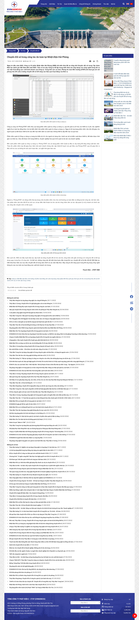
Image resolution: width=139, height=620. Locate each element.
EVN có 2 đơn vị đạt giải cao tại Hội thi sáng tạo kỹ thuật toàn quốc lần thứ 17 (31, 322)
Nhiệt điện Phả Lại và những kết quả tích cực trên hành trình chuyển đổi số (30, 407)
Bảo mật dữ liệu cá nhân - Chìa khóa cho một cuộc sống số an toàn (28, 349)
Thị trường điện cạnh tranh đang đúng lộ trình (122, 123)
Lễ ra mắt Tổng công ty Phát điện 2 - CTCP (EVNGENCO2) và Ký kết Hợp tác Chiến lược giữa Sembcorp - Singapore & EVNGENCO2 (118, 85)
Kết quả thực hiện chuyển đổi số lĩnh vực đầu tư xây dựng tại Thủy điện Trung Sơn (33, 514)
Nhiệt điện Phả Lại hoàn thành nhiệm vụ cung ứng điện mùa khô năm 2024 (122, 130)
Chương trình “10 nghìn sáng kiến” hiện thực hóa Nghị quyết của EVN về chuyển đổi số (34, 456)
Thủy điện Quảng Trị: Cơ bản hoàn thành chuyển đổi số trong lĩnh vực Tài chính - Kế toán (35, 511)
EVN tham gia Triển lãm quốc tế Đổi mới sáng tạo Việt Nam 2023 (27, 459)
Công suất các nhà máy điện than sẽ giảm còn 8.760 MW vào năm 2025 (122, 103)
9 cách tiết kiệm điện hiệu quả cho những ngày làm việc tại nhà (121, 76)
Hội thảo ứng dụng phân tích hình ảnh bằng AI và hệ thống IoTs (27, 413)
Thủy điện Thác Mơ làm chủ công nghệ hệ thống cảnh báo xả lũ (27, 355)
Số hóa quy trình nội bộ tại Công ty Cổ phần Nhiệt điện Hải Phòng (28, 484)
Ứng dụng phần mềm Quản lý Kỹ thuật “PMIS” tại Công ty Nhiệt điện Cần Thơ (31, 587)
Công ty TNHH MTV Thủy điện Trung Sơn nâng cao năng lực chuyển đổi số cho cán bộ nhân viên (37, 560)
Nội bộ (113, 4)
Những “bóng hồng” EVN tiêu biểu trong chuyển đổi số (24, 563)
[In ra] (94, 61)
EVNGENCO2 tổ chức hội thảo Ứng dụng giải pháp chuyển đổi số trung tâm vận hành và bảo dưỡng (37, 434)
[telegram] (131, 308)
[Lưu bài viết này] (98, 61)
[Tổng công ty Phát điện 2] (14, 7)
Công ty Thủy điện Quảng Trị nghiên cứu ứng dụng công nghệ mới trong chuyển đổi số (34, 526)
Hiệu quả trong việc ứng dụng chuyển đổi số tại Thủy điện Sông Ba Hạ (29, 376)
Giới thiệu (52, 4)
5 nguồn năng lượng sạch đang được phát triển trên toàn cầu (122, 62)
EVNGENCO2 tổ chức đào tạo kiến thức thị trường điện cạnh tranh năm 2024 (31, 370)
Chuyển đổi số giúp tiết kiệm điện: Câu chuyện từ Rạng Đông (26, 493)
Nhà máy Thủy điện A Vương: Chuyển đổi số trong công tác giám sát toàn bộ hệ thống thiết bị (36, 520)
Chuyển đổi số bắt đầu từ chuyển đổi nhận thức (23, 499)
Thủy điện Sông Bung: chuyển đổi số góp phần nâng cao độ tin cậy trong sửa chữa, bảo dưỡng (36, 386)
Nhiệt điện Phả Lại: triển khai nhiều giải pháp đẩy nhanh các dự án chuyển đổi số (32, 462)
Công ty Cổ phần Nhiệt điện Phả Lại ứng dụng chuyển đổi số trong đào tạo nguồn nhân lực (35, 337)
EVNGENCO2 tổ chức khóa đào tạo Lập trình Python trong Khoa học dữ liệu (31, 535)
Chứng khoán (97, 4)
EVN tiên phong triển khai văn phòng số (20, 572)
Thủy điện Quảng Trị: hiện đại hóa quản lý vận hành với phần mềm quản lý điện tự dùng (34, 416)
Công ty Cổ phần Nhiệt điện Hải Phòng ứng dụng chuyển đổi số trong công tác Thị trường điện (36, 431)
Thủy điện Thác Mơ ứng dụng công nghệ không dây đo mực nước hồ (29, 410)
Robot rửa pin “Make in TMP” (17, 422)
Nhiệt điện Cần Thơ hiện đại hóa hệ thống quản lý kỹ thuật (26, 419)
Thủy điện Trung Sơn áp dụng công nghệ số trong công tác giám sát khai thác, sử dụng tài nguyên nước (39, 352)
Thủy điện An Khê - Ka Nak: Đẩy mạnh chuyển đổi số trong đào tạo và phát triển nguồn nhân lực (37, 465)
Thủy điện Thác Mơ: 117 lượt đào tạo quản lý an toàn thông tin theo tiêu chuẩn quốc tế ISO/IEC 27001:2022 (40, 398)
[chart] (131, 302)
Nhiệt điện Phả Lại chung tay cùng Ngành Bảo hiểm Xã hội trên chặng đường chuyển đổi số (35, 523)
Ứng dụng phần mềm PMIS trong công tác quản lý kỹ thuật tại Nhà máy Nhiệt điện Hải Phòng (35, 328)
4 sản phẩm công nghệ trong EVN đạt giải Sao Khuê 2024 (25, 312)
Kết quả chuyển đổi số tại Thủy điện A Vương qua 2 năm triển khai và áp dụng (31, 539)
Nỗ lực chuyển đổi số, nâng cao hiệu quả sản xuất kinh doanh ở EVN (28, 453)
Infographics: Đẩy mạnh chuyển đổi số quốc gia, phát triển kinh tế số (29, 340)
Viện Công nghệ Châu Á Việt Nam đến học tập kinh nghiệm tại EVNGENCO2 (31, 478)
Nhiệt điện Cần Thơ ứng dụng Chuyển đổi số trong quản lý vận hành (28, 331)
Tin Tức (59, 4)
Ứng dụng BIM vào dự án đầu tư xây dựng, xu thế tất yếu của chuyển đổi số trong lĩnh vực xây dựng (117, 95)
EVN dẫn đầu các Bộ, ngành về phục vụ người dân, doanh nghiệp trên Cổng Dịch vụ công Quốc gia (37, 551)
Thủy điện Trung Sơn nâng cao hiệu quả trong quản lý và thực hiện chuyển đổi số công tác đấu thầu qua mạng (41, 487)
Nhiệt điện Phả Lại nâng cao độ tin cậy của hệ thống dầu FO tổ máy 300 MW (31, 343)
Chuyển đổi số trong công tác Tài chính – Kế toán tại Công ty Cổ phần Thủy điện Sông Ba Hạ (35, 481)
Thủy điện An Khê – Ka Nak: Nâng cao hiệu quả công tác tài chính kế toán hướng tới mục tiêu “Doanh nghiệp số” (41, 508)
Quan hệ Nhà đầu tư (70, 4)
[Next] (133, 30)
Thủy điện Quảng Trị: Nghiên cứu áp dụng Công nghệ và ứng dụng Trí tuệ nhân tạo (33, 447)
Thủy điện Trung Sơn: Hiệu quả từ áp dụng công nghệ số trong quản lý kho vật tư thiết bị (34, 315)
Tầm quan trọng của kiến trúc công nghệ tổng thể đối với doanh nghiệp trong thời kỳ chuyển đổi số (37, 471)
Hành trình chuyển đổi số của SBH (19, 545)
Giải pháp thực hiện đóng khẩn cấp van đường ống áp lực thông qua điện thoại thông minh (35, 428)
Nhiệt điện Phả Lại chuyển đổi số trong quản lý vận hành (25, 401)
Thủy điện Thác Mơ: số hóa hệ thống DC (20, 383)
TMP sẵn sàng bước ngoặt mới (18, 554)
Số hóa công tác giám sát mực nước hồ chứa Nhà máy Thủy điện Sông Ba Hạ (31, 392)
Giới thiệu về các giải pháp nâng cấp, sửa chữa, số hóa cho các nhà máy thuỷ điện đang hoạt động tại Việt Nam (41, 380)
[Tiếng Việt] (131, 4)
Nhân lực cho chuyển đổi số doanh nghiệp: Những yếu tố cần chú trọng (29, 548)
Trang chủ (44, 4)
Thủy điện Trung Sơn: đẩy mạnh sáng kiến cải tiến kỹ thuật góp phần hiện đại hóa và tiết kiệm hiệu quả (38, 389)
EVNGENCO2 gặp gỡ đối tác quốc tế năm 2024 (22, 404)
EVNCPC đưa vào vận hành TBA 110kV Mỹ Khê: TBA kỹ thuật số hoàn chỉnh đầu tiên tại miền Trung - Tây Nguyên (42, 364)
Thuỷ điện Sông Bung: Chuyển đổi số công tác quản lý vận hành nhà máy (30, 578)
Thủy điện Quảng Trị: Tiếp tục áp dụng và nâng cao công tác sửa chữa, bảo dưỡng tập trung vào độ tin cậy (40, 358)
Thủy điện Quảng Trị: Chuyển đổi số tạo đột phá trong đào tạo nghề (28, 474)
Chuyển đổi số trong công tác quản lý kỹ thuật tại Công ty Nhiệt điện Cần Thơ (31, 468)
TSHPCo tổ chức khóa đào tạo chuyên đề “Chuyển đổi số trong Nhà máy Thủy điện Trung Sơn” (36, 581)
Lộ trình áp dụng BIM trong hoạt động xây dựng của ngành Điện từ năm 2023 (31, 450)
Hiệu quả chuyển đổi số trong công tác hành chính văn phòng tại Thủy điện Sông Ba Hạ (34, 309)
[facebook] (131, 296)
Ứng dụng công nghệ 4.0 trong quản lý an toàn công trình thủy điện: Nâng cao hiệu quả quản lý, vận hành (39, 367)
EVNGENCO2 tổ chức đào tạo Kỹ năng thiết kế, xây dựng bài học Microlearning (32, 569)
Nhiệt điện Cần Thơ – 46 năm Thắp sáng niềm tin (123, 117)
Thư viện (106, 4)
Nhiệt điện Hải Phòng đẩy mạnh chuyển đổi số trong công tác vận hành (29, 306)
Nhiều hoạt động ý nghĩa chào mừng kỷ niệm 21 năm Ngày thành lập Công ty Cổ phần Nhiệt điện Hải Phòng (40, 490)
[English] (127, 4)
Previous (14, 30)
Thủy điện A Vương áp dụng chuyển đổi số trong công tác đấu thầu (28, 496)
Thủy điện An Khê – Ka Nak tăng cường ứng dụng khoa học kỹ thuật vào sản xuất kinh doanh (36, 557)
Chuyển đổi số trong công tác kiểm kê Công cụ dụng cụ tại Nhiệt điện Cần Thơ (31, 532)
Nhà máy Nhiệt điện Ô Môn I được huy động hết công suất (122, 137)
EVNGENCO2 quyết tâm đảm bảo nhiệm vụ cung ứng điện (26, 437)
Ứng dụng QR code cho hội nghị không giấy (21, 566)
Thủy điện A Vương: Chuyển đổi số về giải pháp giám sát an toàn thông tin (30, 303)
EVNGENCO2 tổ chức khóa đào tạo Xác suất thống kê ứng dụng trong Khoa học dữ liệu (34, 517)
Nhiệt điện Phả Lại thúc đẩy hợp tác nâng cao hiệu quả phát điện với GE (29, 502)
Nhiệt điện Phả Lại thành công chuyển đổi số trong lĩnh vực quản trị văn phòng (31, 575)
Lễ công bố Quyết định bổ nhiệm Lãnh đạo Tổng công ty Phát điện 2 (122, 111)
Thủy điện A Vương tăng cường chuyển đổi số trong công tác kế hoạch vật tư (31, 346)
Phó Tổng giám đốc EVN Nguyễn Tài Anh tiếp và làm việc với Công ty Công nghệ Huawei (34, 319)
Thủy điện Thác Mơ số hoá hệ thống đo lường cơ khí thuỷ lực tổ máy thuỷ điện (31, 325)
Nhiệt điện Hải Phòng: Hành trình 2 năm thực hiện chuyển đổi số (27, 584)
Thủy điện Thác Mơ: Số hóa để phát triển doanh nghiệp (25, 505)
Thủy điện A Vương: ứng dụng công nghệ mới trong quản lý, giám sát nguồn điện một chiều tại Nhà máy (39, 395)
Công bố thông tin (84, 4)
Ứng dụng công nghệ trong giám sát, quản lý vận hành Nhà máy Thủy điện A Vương (33, 440)
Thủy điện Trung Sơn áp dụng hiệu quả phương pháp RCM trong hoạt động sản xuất (33, 425)
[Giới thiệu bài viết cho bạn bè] (90, 61)
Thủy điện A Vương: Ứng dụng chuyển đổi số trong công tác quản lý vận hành (31, 373)
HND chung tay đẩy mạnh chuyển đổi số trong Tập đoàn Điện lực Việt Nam (30, 529)
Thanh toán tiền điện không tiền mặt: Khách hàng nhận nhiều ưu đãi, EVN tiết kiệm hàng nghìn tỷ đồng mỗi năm (41, 542)
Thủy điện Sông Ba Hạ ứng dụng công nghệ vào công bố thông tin (28, 300)
